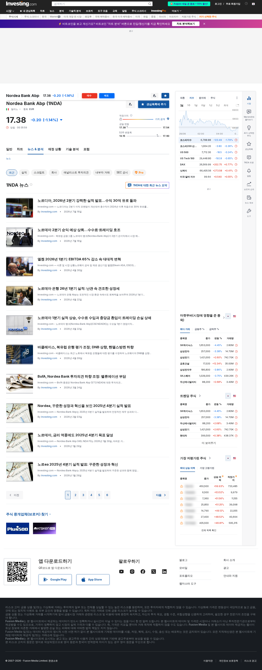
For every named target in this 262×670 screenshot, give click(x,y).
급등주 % (199, 329)
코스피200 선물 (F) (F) (192, 146)
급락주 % (214, 329)
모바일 (183, 567)
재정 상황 (54, 149)
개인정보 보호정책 (228, 660)
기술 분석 (72, 149)
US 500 (184, 152)
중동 (153, 16)
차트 (20, 149)
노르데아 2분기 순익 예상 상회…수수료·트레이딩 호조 (79, 230)
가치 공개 (160, 119)
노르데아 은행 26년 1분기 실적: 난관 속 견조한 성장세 (79, 288)
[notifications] (246, 3)
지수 (191, 97)
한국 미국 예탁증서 (122, 16)
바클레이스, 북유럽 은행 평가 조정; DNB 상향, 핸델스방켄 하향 (86, 347)
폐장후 (88, 16)
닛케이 (183, 170)
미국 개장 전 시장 (73, 16)
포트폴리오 (186, 575)
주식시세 (13, 16)
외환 (182, 97)
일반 (9, 149)
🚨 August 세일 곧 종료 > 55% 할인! (189, 3)
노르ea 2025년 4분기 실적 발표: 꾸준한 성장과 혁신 (78, 464)
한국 (44, 16)
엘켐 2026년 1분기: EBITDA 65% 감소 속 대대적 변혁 (79, 259)
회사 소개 (229, 560)
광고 (226, 567)
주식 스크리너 (139, 11)
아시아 (162, 16)
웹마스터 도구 (187, 583)
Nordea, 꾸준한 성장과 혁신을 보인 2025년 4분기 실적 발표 (84, 406)
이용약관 (208, 660)
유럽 (145, 16)
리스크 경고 (250, 660)
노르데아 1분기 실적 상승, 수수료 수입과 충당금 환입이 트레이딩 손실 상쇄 (94, 318)
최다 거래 (185, 329)
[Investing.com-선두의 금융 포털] (21, 4)
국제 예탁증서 (102, 16)
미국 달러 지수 (187, 176)
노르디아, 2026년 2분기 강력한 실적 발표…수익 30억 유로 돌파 (87, 200)
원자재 (202, 97)
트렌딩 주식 (188, 396)
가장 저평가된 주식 (193, 458)
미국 (137, 16)
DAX (182, 164)
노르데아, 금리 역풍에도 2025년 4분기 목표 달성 (75, 435)
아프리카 (173, 16)
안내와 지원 (230, 575)
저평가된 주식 (189, 16)
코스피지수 (186, 140)
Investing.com (49, 211)
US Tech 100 (187, 158)
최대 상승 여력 (187, 468)
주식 (213, 97)
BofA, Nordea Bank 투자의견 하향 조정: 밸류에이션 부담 (82, 376)
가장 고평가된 (207, 468)
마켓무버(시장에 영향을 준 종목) (200, 317)
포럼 (86, 149)
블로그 (183, 560)
